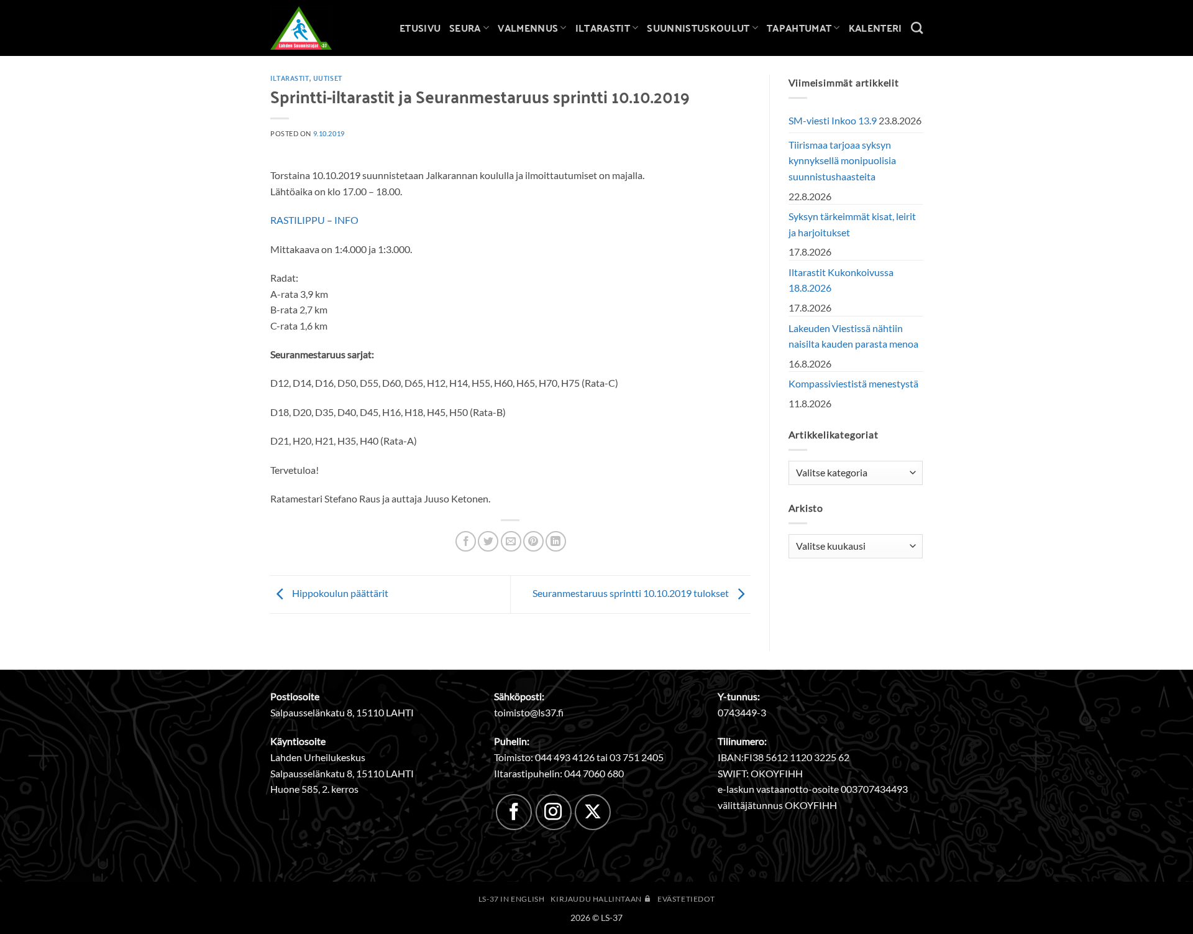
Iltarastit (602, 28)
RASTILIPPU (297, 220)
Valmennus (528, 28)
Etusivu (420, 28)
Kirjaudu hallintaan (597, 899)
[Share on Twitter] (488, 541)
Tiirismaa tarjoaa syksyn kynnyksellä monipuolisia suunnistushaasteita (842, 160)
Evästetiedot (686, 899)
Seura (465, 28)
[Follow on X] (593, 812)
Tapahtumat (799, 28)
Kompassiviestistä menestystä (853, 383)
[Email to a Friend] (511, 541)
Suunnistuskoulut (698, 28)
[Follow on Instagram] (554, 812)
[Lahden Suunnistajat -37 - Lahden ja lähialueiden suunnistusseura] (310, 28)
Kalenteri (875, 28)
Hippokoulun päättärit (339, 593)
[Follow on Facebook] (514, 812)
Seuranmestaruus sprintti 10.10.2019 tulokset (632, 593)
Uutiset (327, 78)
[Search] (917, 27)
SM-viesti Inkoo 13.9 (832, 120)
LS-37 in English (511, 899)
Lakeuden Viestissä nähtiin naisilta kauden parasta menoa (853, 336)
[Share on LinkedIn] (556, 541)
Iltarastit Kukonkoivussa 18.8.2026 (841, 280)
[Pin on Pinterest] (533, 541)
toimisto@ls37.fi (529, 712)
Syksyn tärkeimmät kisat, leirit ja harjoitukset (852, 224)
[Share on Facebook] (465, 541)
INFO (346, 220)
